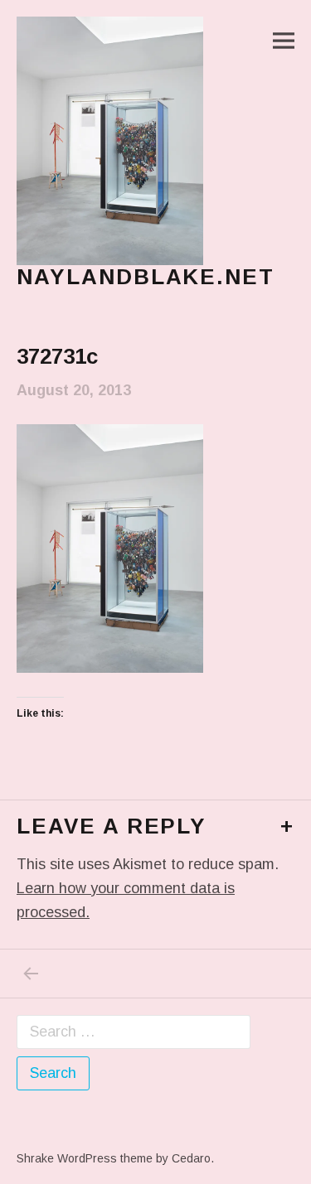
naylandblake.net (146, 276)
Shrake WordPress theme (85, 1158)
